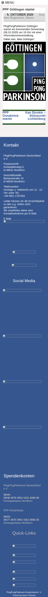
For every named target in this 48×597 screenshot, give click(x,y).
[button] (9, 2)
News (30, 17)
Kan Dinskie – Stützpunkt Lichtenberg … (35, 117)
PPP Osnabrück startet (11, 115)
